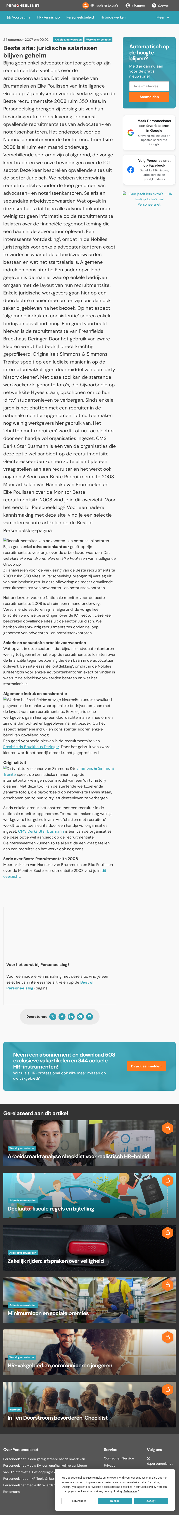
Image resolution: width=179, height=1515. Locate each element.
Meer (161, 17)
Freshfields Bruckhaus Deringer (31, 746)
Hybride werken (113, 17)
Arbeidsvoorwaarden (68, 39)
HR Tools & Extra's (104, 5)
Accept (151, 1501)
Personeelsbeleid (80, 17)
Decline (114, 1501)
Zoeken (163, 5)
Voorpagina (21, 17)
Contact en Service (119, 1458)
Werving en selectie (98, 39)
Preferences (78, 1501)
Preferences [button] (130, 1491)
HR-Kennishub (48, 17)
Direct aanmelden (146, 1066)
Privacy (109, 1465)
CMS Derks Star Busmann (41, 831)
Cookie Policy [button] (148, 1486)
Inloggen (138, 5)
